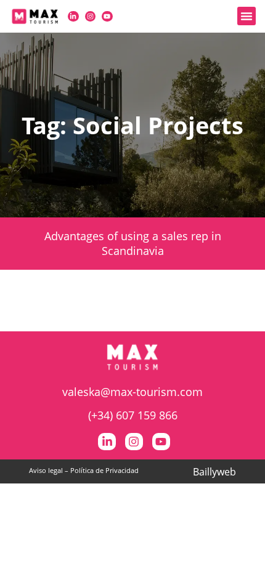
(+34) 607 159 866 (132, 415)
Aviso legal (46, 470)
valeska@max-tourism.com (132, 391)
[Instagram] (90, 16)
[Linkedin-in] (73, 16)
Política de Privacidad (104, 470)
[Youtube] (107, 16)
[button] (246, 16)
